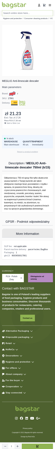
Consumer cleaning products (36, 18)
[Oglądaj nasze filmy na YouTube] (32, 418)
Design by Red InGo (28, 437)
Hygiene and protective (12, 18)
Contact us (27, 318)
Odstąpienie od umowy (37, 277)
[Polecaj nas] (38, 418)
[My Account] (39, 5)
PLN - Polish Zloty (11, 278)
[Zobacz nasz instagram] (16, 418)
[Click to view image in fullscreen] (27, 50)
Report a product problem (27, 152)
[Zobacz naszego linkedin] (26, 418)
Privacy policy (27, 428)
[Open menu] (50, 5)
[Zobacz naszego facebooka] (21, 418)
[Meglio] (14, 93)
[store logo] (14, 5)
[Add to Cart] (37, 446)
